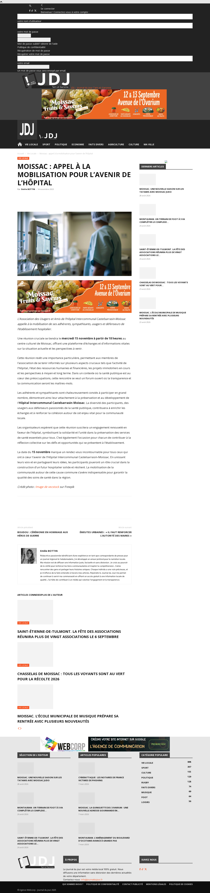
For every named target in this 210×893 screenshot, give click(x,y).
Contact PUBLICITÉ (132, 884)
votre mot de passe (27, 31)
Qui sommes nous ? (72, 884)
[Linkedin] (66, 202)
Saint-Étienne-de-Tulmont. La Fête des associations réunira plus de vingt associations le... (162, 252)
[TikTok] (32, 10)
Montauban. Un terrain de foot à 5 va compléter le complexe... (162, 220)
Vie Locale (31, 144)
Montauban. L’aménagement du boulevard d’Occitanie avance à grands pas (104, 839)
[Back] (42, 5)
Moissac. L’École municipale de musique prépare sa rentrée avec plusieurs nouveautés (162, 315)
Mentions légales (156, 884)
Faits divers (96, 144)
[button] (30, 5)
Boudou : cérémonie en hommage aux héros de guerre (42, 533)
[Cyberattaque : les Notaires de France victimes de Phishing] (105, 768)
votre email (23, 63)
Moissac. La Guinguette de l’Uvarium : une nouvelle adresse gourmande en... (103, 809)
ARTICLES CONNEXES (29, 594)
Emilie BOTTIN (28, 189)
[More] (81, 202)
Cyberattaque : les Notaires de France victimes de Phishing (101, 779)
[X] (35, 10)
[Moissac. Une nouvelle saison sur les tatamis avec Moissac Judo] (166, 179)
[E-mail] (74, 202)
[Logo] (27, 138)
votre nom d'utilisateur (29, 21)
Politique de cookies (181, 884)
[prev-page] (18, 728)
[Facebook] (30, 10)
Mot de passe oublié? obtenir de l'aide (37, 43)
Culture (134, 144)
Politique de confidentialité (31, 47)
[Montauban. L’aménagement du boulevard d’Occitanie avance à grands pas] (105, 828)
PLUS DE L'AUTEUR (52, 594)
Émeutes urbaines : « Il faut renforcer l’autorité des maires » (106, 533)
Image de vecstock (47, 487)
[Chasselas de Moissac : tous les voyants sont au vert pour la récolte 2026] (74, 654)
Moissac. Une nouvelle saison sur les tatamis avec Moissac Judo (161, 190)
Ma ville (149, 144)
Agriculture (116, 144)
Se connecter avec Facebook (34, 39)
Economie (78, 144)
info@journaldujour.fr (92, 879)
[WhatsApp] (51, 202)
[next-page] (21, 728)
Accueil (20, 153)
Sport (46, 144)
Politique (61, 144)
